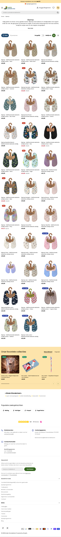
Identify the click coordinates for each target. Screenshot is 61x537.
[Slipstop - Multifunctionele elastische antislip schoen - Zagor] (30, 158)
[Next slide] (58, 384)
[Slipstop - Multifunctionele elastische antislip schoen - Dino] (30, 130)
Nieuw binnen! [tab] (48, 352)
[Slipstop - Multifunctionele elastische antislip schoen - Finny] (10, 213)
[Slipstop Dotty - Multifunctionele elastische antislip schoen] (50, 268)
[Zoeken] (58, 12)
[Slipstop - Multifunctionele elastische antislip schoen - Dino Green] (10, 103)
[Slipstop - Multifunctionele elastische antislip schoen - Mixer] (10, 186)
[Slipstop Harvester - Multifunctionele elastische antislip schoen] (30, 75)
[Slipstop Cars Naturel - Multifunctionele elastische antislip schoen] (50, 48)
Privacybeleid (13, 475)
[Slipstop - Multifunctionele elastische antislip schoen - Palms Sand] (30, 48)
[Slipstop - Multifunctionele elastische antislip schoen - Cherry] (30, 296)
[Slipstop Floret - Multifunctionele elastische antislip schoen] (10, 241)
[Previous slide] (53, 384)
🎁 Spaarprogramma (30, 4)
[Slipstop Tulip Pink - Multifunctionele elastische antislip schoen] (50, 213)
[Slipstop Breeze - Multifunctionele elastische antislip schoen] (50, 186)
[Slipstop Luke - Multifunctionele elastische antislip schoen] (30, 268)
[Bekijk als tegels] (54, 35)
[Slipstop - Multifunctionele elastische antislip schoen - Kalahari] (10, 323)
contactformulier (9, 434)
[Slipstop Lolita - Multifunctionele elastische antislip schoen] (50, 158)
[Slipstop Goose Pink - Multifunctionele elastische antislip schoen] (30, 213)
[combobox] (30, 12)
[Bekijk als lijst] (58, 35)
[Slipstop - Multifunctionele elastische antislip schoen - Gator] (10, 158)
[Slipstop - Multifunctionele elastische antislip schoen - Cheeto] (50, 103)
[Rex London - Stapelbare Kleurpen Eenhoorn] (51, 364)
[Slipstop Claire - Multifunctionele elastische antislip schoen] (50, 241)
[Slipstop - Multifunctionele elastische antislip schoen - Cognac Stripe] (50, 296)
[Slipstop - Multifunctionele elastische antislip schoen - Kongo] (50, 75)
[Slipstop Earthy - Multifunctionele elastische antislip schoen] (30, 241)
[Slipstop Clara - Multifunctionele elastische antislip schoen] (10, 268)
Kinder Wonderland (10, 533)
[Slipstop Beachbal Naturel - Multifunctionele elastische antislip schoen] (10, 130)
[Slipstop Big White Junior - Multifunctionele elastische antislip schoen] (10, 296)
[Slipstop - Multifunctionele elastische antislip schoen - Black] (50, 130)
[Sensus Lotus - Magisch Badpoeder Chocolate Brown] (10, 364)
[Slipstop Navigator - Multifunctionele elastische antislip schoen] (30, 186)
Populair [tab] (57, 352)
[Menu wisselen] (2, 8)
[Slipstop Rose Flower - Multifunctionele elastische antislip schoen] (30, 103)
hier (7, 444)
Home (2, 16)
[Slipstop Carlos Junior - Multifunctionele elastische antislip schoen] (30, 323)
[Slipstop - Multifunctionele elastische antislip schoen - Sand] (10, 48)
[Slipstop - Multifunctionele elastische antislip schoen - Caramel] (10, 75)
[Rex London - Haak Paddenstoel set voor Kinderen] (30, 364)
